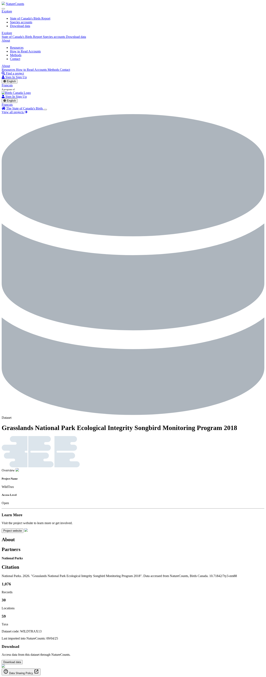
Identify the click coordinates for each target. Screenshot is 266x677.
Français (7, 85)
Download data (20, 26)
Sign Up (21, 77)
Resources (16, 47)
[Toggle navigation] (3, 8)
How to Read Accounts (25, 51)
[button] (7, 11)
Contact (15, 59)
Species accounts (21, 22)
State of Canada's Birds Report (30, 18)
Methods (15, 55)
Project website (12, 530)
